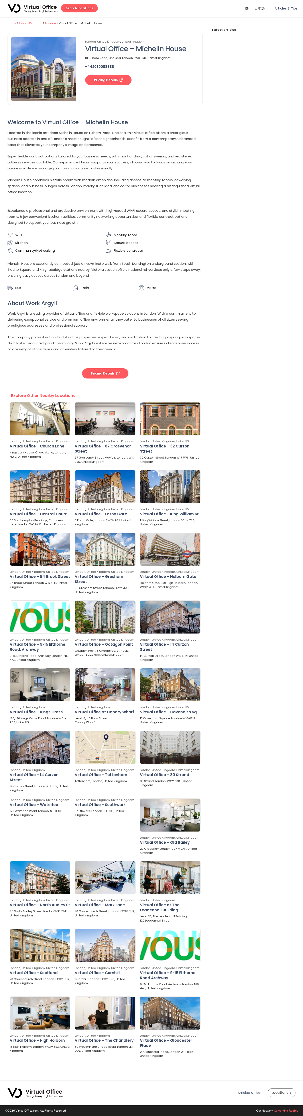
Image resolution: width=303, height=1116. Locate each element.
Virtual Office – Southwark (100, 804)
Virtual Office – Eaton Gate (101, 514)
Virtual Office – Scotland (34, 972)
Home (12, 23)
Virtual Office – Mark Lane (100, 905)
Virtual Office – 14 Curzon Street (164, 647)
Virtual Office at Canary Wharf (104, 712)
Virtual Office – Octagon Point (104, 644)
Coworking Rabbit (286, 1111)
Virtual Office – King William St (169, 514)
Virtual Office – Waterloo (34, 804)
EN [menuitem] (247, 8)
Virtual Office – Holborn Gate (168, 576)
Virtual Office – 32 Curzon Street (164, 448)
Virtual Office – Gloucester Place (166, 1043)
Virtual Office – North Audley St (40, 905)
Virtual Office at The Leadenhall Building (159, 907)
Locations (282, 1092)
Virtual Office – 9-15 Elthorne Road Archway (167, 975)
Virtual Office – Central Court (38, 514)
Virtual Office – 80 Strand (164, 774)
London (50, 23)
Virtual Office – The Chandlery (104, 1040)
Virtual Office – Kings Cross (36, 712)
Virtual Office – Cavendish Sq (168, 712)
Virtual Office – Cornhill (97, 972)
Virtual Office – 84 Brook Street (40, 576)
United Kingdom (30, 23)
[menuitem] (247, 8)
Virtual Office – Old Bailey (165, 842)
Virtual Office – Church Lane (37, 446)
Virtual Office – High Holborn (37, 1040)
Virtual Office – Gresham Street (99, 579)
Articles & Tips (286, 8)
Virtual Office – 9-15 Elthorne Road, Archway (37, 647)
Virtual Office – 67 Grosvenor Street (103, 448)
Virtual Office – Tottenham (101, 774)
